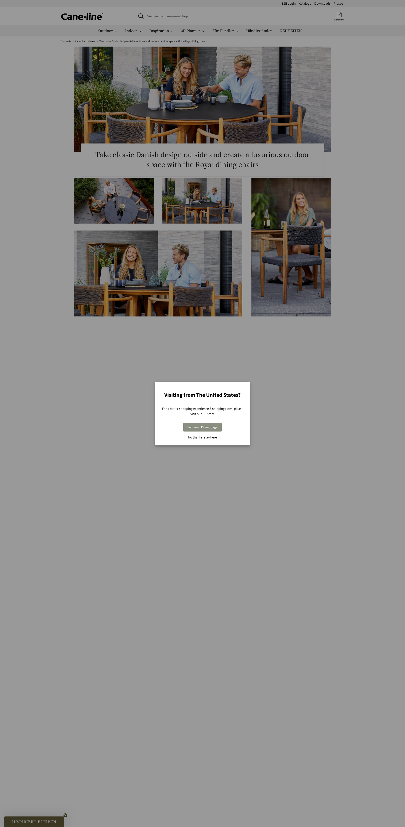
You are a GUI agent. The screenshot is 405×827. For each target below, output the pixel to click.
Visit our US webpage (202, 427)
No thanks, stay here (202, 437)
